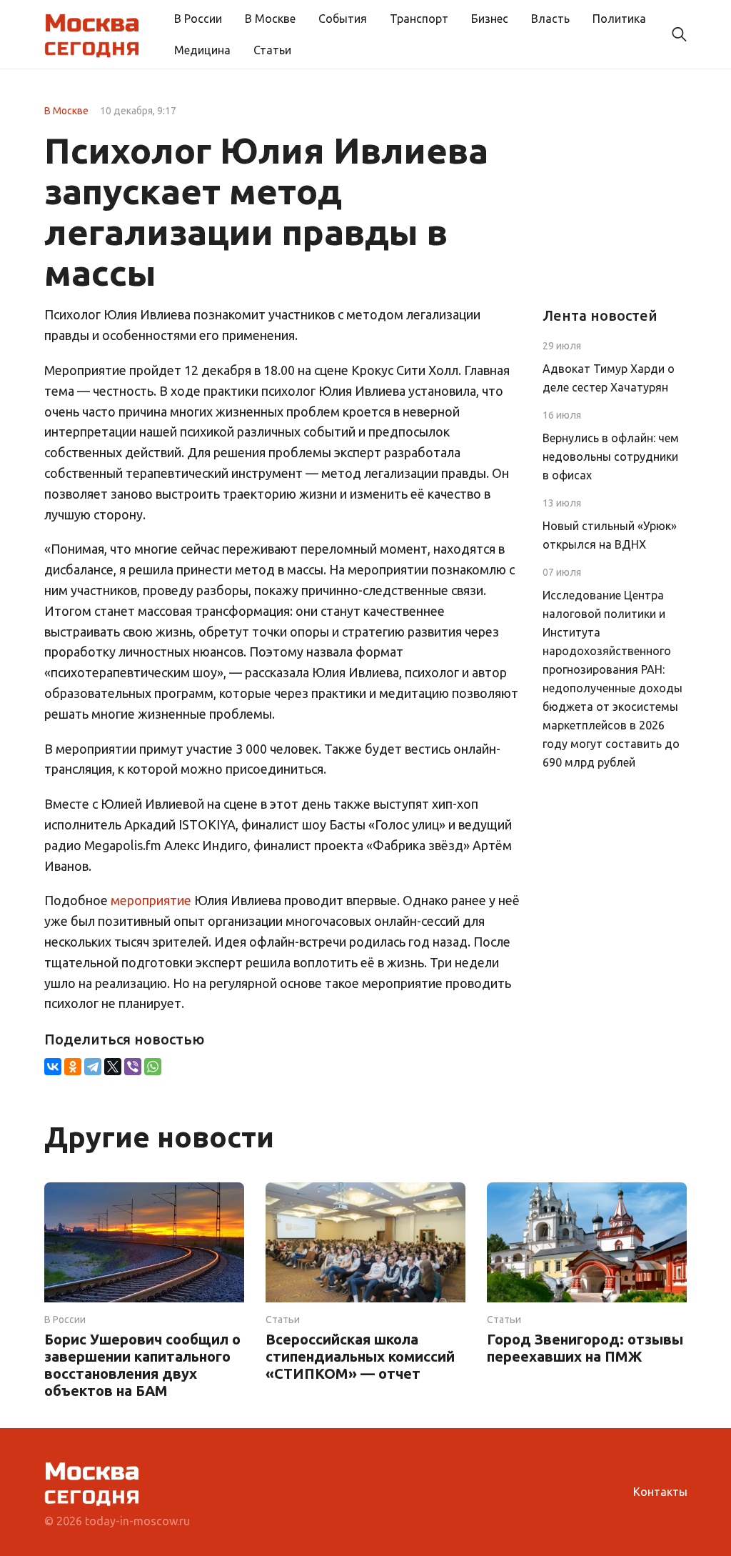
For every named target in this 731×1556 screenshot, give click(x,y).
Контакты (660, 1491)
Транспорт (419, 18)
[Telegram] (92, 1066)
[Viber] (132, 1066)
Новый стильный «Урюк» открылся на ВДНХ (610, 535)
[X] (112, 1066)
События (342, 18)
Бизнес (489, 18)
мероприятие (151, 900)
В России (198, 18)
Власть (550, 18)
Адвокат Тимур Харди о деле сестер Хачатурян (609, 378)
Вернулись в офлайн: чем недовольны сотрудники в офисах (611, 457)
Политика (619, 18)
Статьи (272, 50)
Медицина (202, 50)
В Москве (270, 18)
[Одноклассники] (72, 1066)
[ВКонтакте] (52, 1066)
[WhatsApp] (152, 1066)
